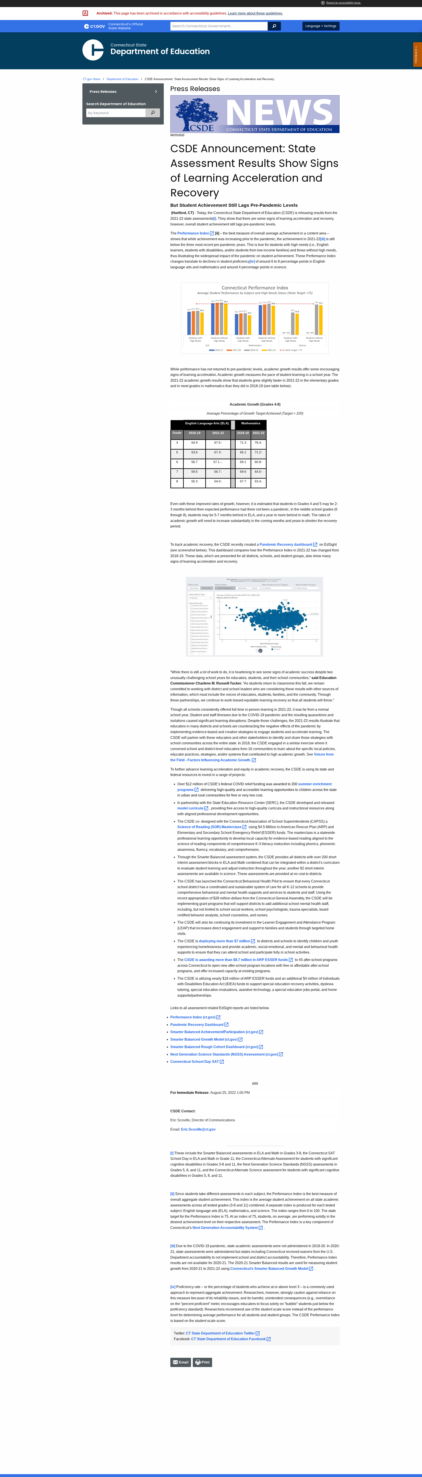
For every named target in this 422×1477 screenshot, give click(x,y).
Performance (193, 233)
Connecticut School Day (195, 1061)
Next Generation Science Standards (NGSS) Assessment (224, 1054)
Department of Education (122, 79)
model (190, 808)
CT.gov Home (91, 79)
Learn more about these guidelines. (255, 13)
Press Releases (103, 91)
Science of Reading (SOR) (209, 827)
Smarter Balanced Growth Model (204, 1039)
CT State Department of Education (221, 1333)
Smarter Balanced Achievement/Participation (214, 1032)
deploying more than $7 (225, 941)
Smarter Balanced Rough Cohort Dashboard (214, 1047)
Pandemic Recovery (286, 544)
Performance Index (193, 1017)
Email (183, 1362)
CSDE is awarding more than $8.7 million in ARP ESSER (236, 960)
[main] (211, 753)
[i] (214, 218)
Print (206, 1362)
